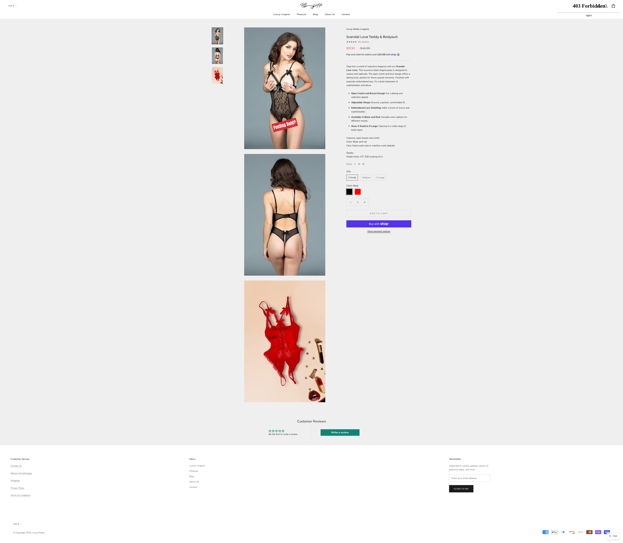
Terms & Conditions (21, 495)
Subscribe (461, 489)
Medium (366, 177)
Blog (315, 14)
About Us (330, 14)
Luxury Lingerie (281, 14)
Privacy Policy (17, 488)
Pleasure (301, 14)
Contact (346, 14)
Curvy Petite (38, 532)
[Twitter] (359, 164)
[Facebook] (355, 164)
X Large (380, 177)
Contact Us (16, 465)
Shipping (15, 480)
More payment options (378, 231)
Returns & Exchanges (21, 473)
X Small (352, 177)
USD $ (11, 6)
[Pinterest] (363, 164)
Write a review (340, 432)
